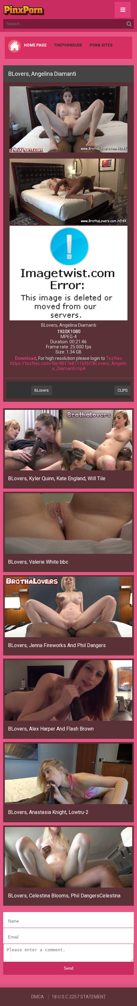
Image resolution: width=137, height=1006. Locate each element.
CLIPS (122, 390)
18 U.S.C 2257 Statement (79, 996)
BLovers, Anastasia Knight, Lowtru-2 (48, 812)
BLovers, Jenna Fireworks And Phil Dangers (57, 645)
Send (68, 968)
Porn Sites (101, 45)
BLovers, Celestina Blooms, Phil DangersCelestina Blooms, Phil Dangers (64, 896)
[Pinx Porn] (41, 9)
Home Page (35, 45)
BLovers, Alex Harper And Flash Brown (51, 729)
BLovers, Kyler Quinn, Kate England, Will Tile (56, 478)
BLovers (41, 390)
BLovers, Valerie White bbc (38, 562)
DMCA (37, 996)
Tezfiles (114, 358)
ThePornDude (68, 45)
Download (25, 358)
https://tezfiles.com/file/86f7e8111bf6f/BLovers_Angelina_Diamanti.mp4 (68, 366)
